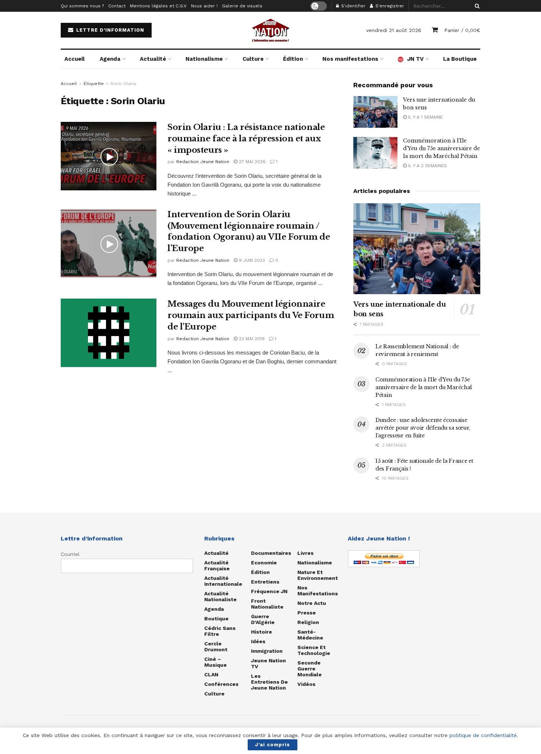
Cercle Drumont (215, 646)
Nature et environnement (317, 575)
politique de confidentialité (483, 735)
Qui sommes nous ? (82, 5)
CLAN (211, 674)
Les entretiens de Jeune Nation (269, 682)
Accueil (74, 59)
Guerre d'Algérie (263, 619)
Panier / (462, 30)
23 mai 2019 (251, 338)
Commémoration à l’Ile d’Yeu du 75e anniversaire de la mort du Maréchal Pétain (441, 148)
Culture (253, 59)
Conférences (221, 684)
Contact (116, 5)
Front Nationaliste (267, 604)
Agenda (110, 59)
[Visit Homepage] (270, 30)
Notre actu (311, 603)
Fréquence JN (269, 591)
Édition (293, 59)
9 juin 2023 (251, 260)
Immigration (267, 651)
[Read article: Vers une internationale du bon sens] (375, 112)
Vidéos (306, 684)
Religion (308, 622)
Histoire (261, 632)
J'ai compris (272, 744)
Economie (264, 563)
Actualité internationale (223, 581)
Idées (258, 641)
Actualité (153, 59)
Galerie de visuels (242, 5)
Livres (305, 553)
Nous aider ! (204, 5)
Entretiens (265, 582)
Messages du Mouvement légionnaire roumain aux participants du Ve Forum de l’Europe (250, 315)
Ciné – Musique (215, 662)
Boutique (216, 618)
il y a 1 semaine (425, 117)
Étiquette (94, 83)
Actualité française (217, 565)
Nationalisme (204, 59)
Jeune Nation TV (268, 663)
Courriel (70, 554)
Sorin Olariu (123, 83)
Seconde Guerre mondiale (309, 668)
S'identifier (352, 5)
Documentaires (271, 553)
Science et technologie (313, 650)
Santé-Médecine (310, 635)
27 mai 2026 (251, 161)
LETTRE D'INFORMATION (109, 30)
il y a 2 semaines (427, 165)
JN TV (415, 59)
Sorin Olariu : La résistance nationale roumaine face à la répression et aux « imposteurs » (246, 138)
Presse (306, 613)
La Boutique (460, 59)
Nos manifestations (350, 59)
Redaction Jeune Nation (202, 161)
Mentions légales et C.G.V (158, 5)
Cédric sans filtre (220, 631)
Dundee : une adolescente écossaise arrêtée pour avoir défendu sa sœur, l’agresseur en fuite (422, 428)
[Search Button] (476, 6)
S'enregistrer (389, 5)
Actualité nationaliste (220, 596)
